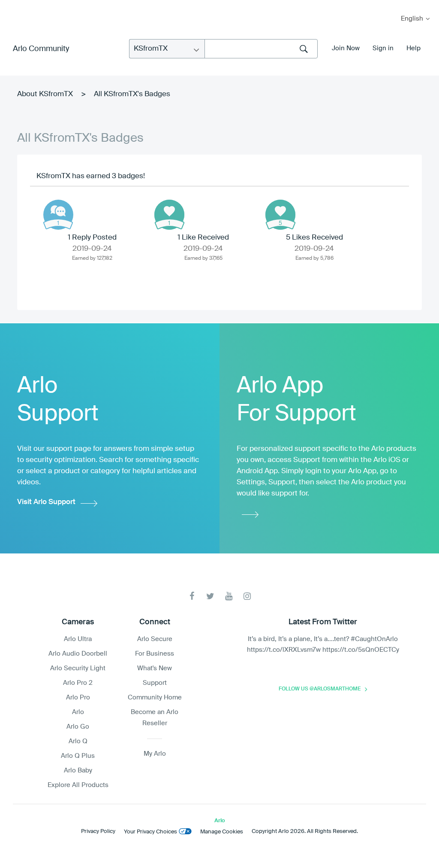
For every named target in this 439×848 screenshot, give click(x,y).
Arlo (78, 712)
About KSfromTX (45, 94)
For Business (154, 653)
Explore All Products (78, 785)
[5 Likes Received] (280, 214)
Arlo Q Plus (78, 756)
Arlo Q (78, 741)
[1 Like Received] (169, 214)
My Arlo (12, 5)
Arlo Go (77, 726)
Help (413, 48)
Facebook (191, 596)
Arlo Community (41, 49)
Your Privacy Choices (150, 832)
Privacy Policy (98, 831)
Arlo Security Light (77, 668)
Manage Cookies (221, 832)
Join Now (346, 48)
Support (155, 683)
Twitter (210, 596)
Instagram (247, 596)
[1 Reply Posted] (58, 214)
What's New (154, 668)
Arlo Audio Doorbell (77, 653)
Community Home (155, 697)
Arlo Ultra (78, 639)
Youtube (228, 596)
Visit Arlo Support (46, 502)
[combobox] (261, 48)
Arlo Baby (78, 770)
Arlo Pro (78, 697)
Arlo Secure (154, 639)
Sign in (383, 48)
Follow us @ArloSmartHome (320, 689)
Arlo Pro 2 (78, 683)
